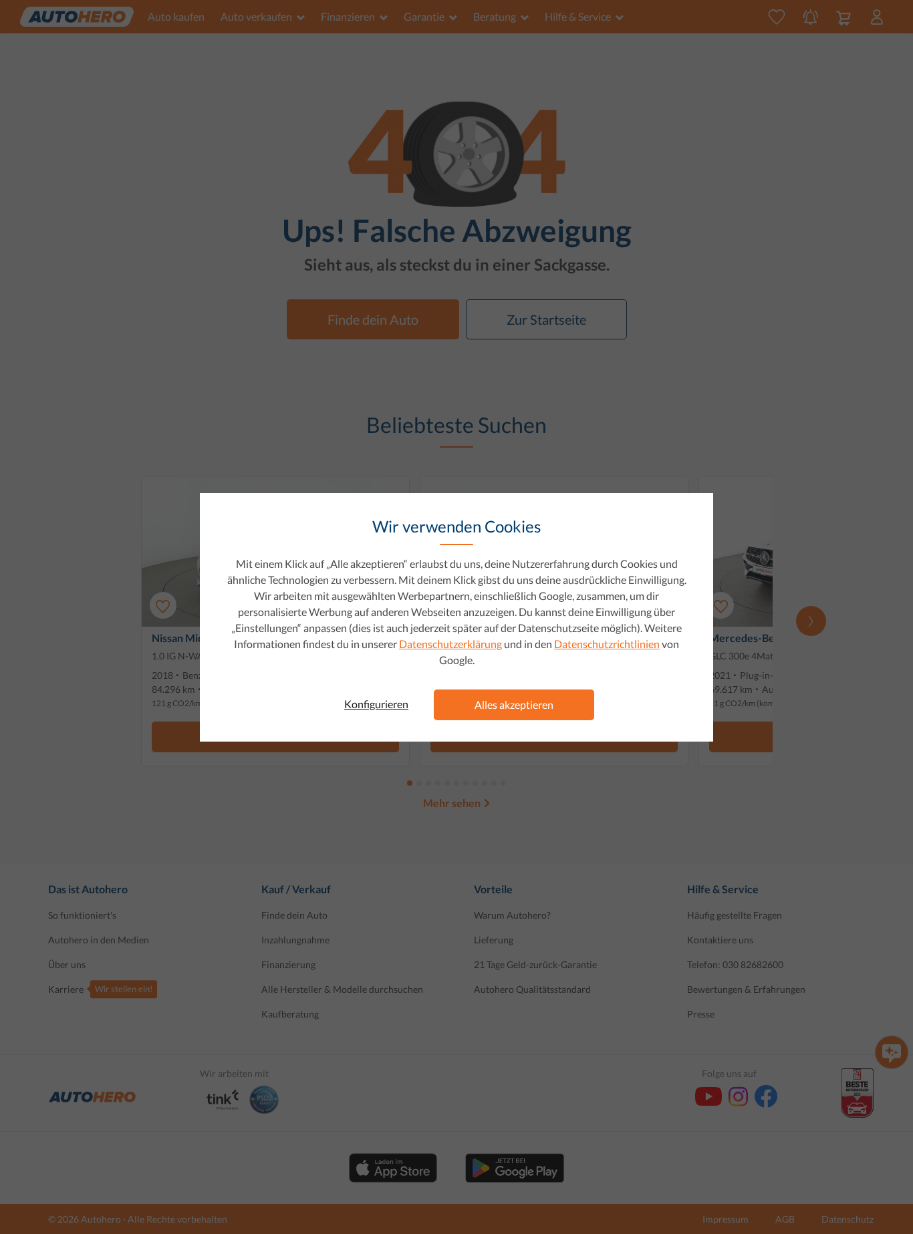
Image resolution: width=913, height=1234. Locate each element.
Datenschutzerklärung (450, 643)
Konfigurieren (376, 704)
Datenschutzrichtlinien (607, 643)
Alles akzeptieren (514, 704)
